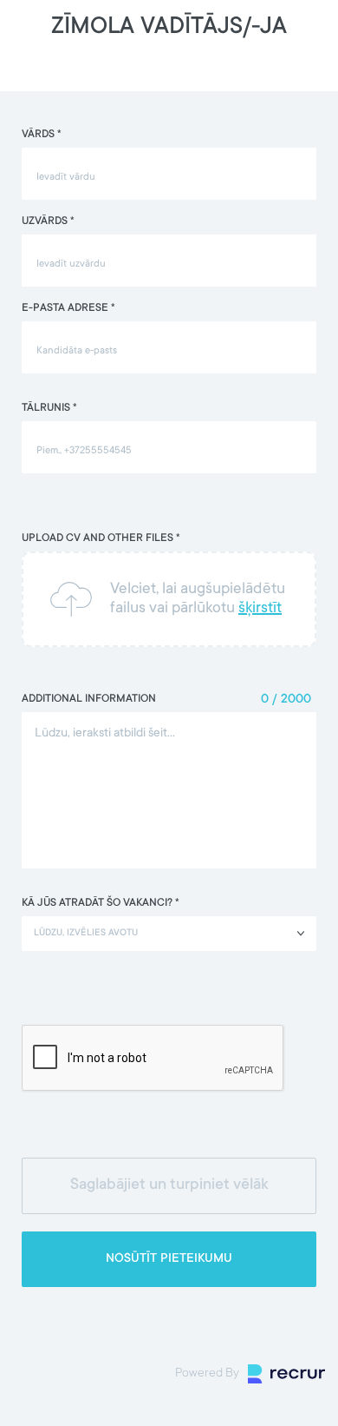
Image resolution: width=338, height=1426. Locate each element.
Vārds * (42, 135)
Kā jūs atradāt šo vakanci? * (100, 903)
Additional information (89, 699)
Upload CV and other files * (101, 538)
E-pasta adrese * (68, 308)
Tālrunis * (49, 408)
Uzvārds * (48, 221)
